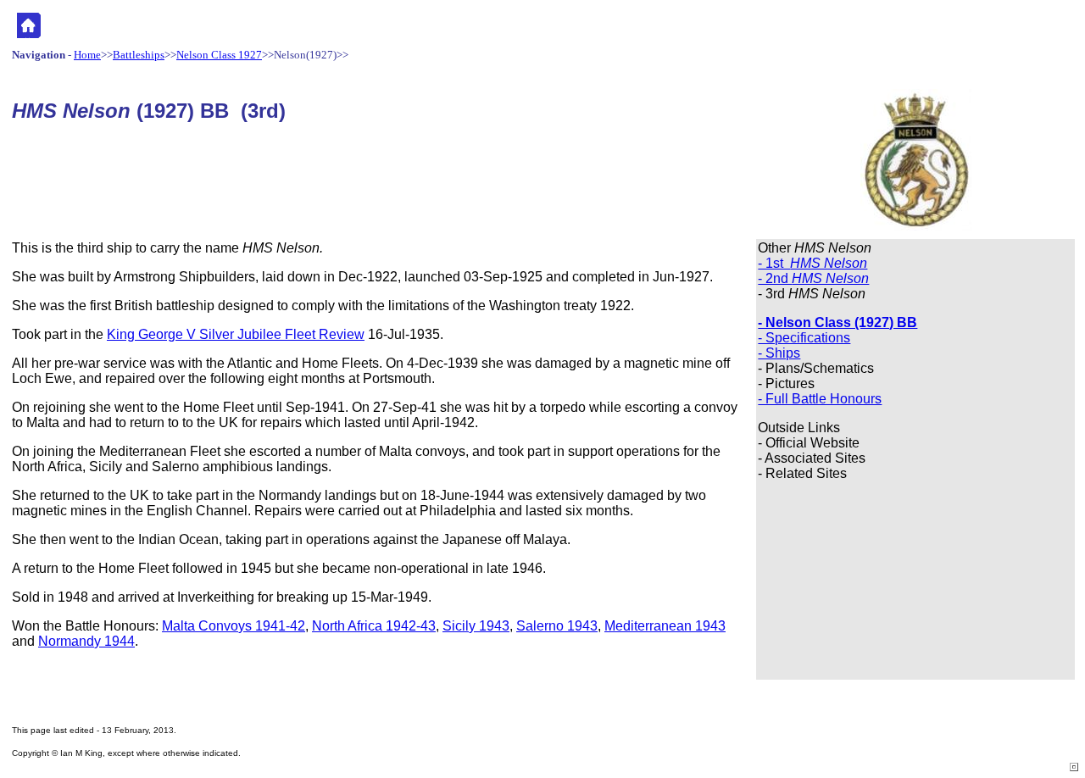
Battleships (138, 54)
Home (87, 54)
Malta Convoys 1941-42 (233, 626)
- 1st (812, 263)
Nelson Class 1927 (219, 54)
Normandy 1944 (86, 641)
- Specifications (804, 338)
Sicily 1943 (475, 626)
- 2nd (813, 278)
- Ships (779, 353)
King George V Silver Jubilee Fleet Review (235, 334)
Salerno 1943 (557, 626)
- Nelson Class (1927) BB (837, 322)
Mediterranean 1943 (665, 626)
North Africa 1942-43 (374, 626)
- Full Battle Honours (820, 399)
